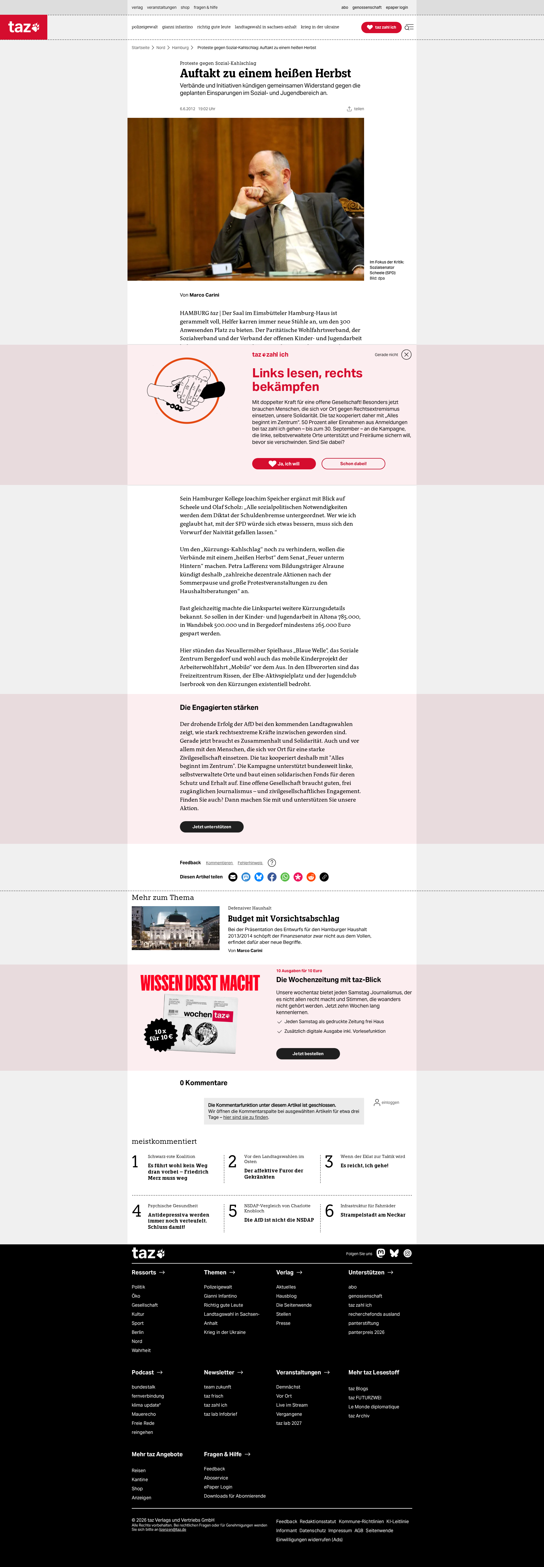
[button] (409, 27)
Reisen (139, 1471)
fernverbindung (148, 1396)
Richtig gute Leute (223, 1305)
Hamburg (180, 48)
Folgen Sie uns (359, 1253)
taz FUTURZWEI (364, 1398)
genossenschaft (365, 1296)
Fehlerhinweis (250, 862)
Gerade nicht (386, 354)
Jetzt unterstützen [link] (211, 826)
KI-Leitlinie (397, 1522)
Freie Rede (143, 1423)
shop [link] (185, 7)
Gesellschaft (145, 1305)
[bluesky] (394, 1256)
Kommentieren (219, 862)
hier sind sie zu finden (245, 1117)
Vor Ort (284, 1396)
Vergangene (289, 1414)
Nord (160, 48)
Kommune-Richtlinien (362, 1522)
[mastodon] (381, 1256)
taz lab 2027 (289, 1423)
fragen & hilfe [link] (206, 7)
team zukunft (217, 1387)
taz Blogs (358, 1389)
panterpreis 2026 (366, 1332)
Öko (136, 1296)
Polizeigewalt (218, 1287)
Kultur (138, 1314)
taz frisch (213, 1396)
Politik (138, 1287)
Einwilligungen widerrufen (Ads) (309, 1540)
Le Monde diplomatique (373, 1407)
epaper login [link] (397, 7)
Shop (137, 1489)
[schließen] (406, 354)
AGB (359, 1531)
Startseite (141, 48)
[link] (146, 27)
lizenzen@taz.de (172, 1529)
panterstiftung (363, 1323)
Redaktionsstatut (318, 1522)
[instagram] (407, 1256)
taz (149, 1254)
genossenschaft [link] (367, 7)
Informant (287, 1531)
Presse (283, 1323)
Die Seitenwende (294, 1305)
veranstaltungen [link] (162, 7)
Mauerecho (144, 1414)
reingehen (142, 1432)
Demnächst (288, 1387)
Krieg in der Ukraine (225, 1332)
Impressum (340, 1531)
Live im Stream (292, 1405)
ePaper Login (218, 1487)
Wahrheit (141, 1350)
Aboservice (216, 1478)
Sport (138, 1323)
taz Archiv (358, 1416)
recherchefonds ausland (374, 1314)
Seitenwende (379, 1531)
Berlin (138, 1332)
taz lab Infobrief (220, 1414)
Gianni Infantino (220, 1296)
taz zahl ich (360, 1305)
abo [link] (344, 7)
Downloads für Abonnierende (235, 1496)
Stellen (283, 1314)
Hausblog (286, 1296)
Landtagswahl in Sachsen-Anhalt (232, 1318)
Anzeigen (141, 1498)
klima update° (146, 1405)
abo (352, 1287)
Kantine (140, 1480)
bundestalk (143, 1387)
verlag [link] (137, 7)
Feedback (214, 1469)
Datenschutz (313, 1531)
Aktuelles (286, 1287)
